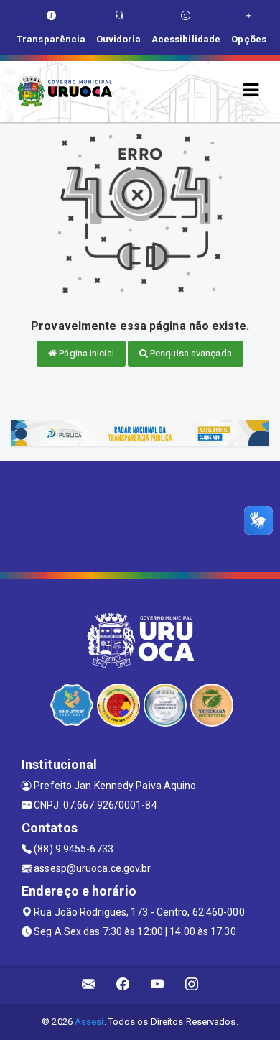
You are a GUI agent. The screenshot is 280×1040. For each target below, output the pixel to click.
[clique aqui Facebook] (123, 984)
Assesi (89, 1021)
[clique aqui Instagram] (192, 984)
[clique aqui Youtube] (157, 984)
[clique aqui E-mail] (88, 984)
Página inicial (85, 353)
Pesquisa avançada (190, 353)
